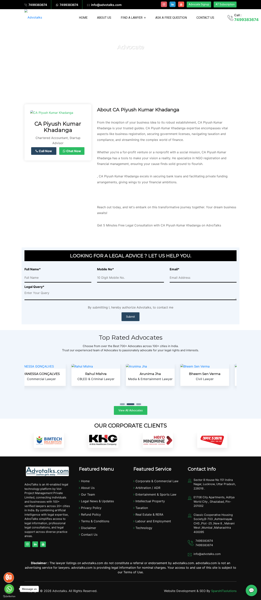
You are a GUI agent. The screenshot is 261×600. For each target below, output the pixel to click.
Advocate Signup (199, 4)
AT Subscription (225, 4)
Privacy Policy (90, 508)
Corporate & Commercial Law (156, 481)
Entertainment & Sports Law (155, 494)
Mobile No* (105, 269)
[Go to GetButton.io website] (9, 596)
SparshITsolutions (224, 591)
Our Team (87, 494)
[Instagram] (164, 4)
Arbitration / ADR (147, 488)
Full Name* (32, 269)
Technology (143, 528)
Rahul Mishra (49, 374)
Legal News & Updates (97, 501)
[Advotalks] (33, 17)
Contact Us (205, 17)
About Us (104, 17)
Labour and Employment (153, 521)
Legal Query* (34, 287)
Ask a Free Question (171, 17)
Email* (174, 269)
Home (83, 17)
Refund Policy (90, 514)
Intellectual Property (150, 501)
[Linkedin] (172, 4)
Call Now (45, 151)
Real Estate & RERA (149, 514)
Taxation (141, 508)
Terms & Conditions (94, 521)
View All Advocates (130, 410)
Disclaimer (88, 528)
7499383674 (37, 5)
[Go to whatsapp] (9, 589)
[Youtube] (181, 4)
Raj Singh (212, 374)
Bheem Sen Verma (157, 374)
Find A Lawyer (132, 17)
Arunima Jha (103, 374)
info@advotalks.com (106, 5)
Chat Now (73, 151)
